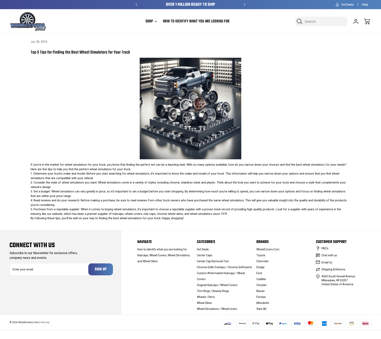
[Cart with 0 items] (366, 21)
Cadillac (261, 279)
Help (365, 4)
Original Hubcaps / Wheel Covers (217, 285)
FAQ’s (324, 248)
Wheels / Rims (206, 297)
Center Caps (204, 255)
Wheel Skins (204, 302)
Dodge (260, 267)
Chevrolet (262, 261)
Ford (259, 273)
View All (261, 308)
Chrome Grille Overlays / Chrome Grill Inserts (224, 267)
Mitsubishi (262, 302)
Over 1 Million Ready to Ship (190, 4)
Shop (149, 21)
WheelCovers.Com (267, 249)
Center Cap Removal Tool (213, 261)
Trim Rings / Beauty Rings (213, 291)
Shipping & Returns (333, 269)
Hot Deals (347, 4)
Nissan (260, 291)
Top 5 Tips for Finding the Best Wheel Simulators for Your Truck (80, 52)
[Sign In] (355, 21)
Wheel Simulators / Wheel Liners (217, 308)
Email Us (326, 262)
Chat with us (329, 255)
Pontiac (261, 297)
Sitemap (44, 322)
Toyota (260, 255)
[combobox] (321, 21)
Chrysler (261, 285)
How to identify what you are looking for (196, 21)
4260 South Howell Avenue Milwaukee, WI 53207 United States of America (338, 280)
